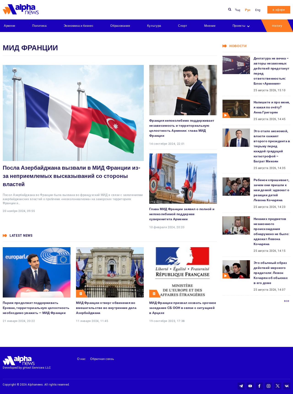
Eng (257, 10)
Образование (120, 25)
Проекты (239, 25)
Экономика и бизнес (79, 25)
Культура (154, 25)
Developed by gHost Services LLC (27, 367)
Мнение (210, 25)
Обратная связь (102, 359)
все (286, 301)
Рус (248, 10)
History (277, 25)
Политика (39, 25)
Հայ (237, 10)
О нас (81, 359)
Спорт (182, 25)
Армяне (9, 25)
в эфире (279, 9)
